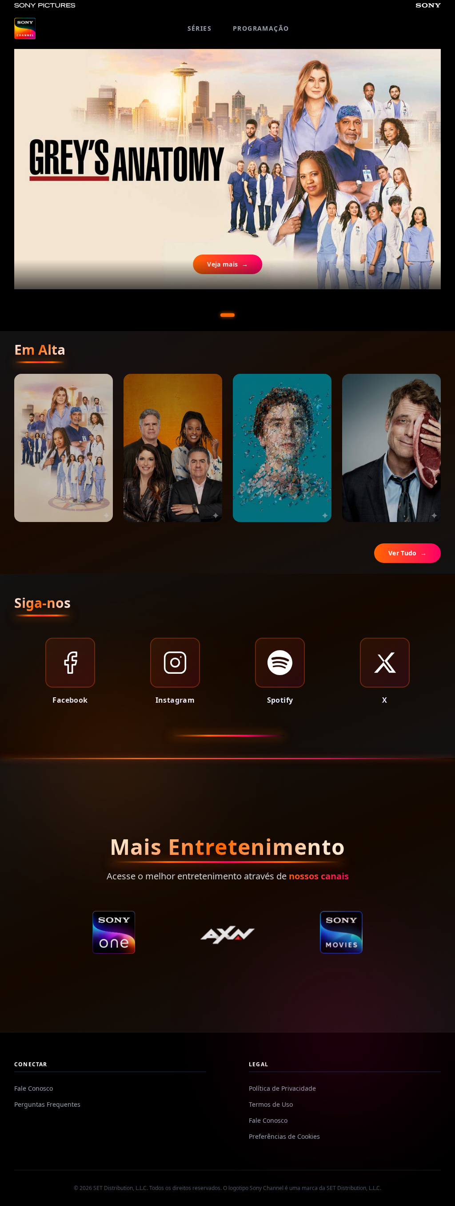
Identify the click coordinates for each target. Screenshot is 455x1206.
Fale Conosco (33, 1088)
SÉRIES (200, 28)
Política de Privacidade (282, 1088)
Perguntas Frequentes (47, 1104)
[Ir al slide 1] (227, 315)
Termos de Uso (271, 1104)
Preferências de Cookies (284, 1136)
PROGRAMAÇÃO (261, 28)
